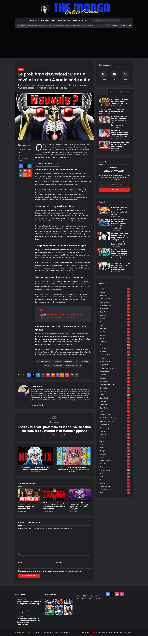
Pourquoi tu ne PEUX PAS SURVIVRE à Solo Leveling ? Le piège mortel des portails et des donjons (79, 506)
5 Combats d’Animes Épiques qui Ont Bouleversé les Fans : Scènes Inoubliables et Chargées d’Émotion (119, 224)
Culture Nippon (64, 20)
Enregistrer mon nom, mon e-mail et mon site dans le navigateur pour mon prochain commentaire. (51, 571)
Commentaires (125, 92)
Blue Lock (103, 375)
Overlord (58, 366)
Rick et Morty (104, 428)
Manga (102, 289)
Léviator (102, 483)
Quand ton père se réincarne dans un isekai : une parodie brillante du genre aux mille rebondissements (28, 506)
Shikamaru (24, 145)
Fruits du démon (106, 355)
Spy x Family (104, 398)
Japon (102, 473)
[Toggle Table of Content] (55, 163)
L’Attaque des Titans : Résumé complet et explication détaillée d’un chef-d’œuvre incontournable (119, 121)
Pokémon (103, 292)
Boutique (45, 20)
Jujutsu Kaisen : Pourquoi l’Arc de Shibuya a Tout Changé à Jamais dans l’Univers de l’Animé (120, 266)
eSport (102, 325)
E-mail (20, 562)
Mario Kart (103, 335)
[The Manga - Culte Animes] (74, 8)
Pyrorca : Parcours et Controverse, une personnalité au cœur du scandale (113, 110)
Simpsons (103, 378)
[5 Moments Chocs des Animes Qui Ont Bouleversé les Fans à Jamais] (104, 210)
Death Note (104, 408)
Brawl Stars (104, 332)
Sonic (102, 438)
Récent (112, 92)
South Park (103, 431)
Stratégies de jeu (105, 486)
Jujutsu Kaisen (104, 371)
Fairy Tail (103, 391)
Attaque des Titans (107, 368)
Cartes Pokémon (105, 460)
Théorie (103, 351)
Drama (102, 444)
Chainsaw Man (105, 414)
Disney (102, 441)
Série (53, 20)
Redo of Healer (105, 302)
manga (84, 598)
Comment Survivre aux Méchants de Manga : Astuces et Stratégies (119, 101)
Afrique (102, 493)
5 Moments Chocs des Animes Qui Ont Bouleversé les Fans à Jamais (119, 211)
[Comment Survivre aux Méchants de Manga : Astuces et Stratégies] (104, 102)
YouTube (103, 463)
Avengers (103, 451)
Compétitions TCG (106, 489)
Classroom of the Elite (107, 385)
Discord (102, 480)
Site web (59, 562)
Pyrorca (102, 467)
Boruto (102, 411)
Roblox (102, 322)
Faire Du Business (64, 632)
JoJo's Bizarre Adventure (108, 418)
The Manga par (49, 632)
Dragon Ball (104, 365)
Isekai (47, 366)
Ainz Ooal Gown (44, 361)
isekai (27, 65)
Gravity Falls (104, 388)
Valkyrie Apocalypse (107, 421)
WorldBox (103, 328)
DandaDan (103, 401)
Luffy (78, 598)
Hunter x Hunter (105, 361)
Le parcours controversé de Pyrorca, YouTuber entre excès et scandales (120, 145)
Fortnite (102, 318)
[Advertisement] (74, 43)
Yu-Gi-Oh (103, 295)
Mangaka (103, 454)
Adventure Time (105, 305)
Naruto (102, 358)
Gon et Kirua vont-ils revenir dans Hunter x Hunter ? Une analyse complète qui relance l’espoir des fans (119, 253)
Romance (103, 341)
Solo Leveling (104, 381)
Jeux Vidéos (104, 308)
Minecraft (103, 315)
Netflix (102, 447)
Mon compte (78, 20)
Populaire (101, 92)
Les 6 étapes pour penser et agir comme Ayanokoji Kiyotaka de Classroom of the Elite (119, 133)
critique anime (82, 361)
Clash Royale (104, 312)
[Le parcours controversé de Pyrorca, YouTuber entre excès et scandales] (104, 145)
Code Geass (104, 404)
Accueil (21, 65)
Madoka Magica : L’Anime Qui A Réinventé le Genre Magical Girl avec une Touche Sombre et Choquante (54, 506)
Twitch (102, 476)
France (102, 457)
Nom (20, 554)
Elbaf (84, 595)
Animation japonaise (64, 361)
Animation (103, 434)
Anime (78, 595)
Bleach (102, 395)
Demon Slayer (104, 424)
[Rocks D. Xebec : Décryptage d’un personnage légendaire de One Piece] (59, 601)
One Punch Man (105, 299)
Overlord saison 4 (74, 366)
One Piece (103, 348)
